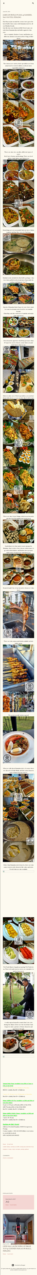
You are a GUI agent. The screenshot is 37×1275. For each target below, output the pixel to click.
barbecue (13, 1146)
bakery (8, 1146)
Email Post (10, 1144)
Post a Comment (8, 1158)
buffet (17, 1146)
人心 (7, 1201)
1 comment (10, 1254)
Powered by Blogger (20, 1265)
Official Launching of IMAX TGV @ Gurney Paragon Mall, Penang (17, 1248)
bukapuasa (23, 1146)
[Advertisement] (18, 1175)
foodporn (5, 1149)
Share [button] (4, 1144)
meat (13, 1149)
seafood (27, 1149)
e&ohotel (28, 1146)
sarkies (22, 1149)
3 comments (13, 1205)
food (32, 1146)
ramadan (17, 1149)
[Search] (33, 3)
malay (9, 1149)
